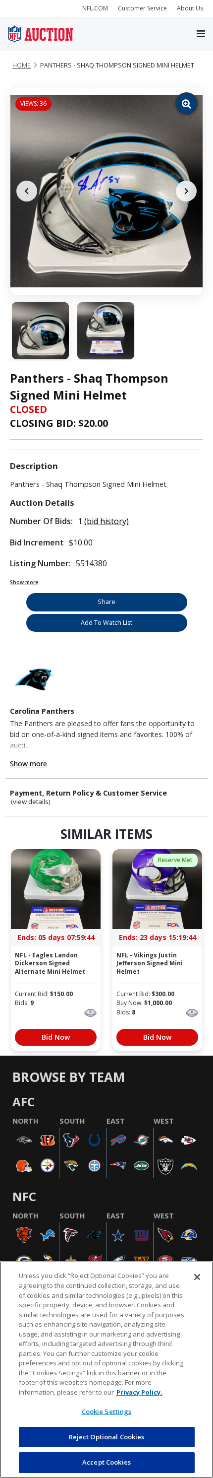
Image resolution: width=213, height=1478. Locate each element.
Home (21, 65)
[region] (106, 1369)
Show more (24, 582)
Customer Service (142, 8)
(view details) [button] (31, 802)
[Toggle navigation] (201, 34)
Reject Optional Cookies (107, 1436)
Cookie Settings (107, 1411)
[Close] (197, 1277)
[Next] (186, 191)
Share (106, 602)
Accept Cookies (106, 1462)
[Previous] (26, 191)
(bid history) (106, 521)
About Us (190, 8)
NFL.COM (95, 8)
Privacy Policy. (139, 1392)
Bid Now (56, 1037)
